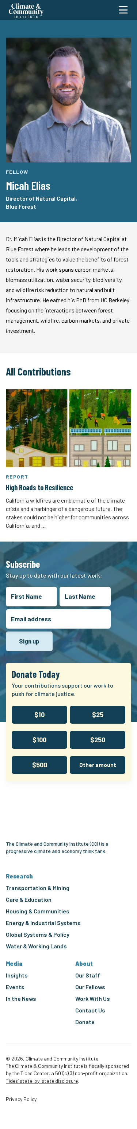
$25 (97, 715)
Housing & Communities (37, 911)
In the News (21, 998)
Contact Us (90, 1010)
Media (14, 963)
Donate (85, 1021)
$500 (39, 765)
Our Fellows (90, 986)
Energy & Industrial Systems (43, 922)
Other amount (97, 765)
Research (19, 876)
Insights (17, 975)
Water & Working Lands (36, 946)
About (84, 963)
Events (15, 986)
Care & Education (29, 899)
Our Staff (87, 975)
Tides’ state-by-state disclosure (42, 1081)
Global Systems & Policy (37, 934)
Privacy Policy (21, 1099)
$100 (39, 740)
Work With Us (92, 998)
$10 (39, 715)
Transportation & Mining (37, 887)
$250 (97, 740)
